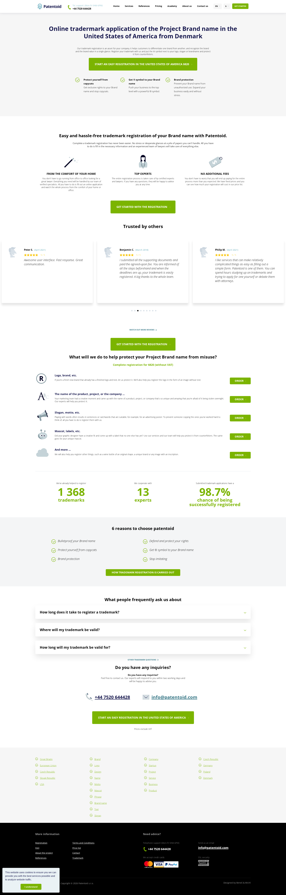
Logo (97, 765)
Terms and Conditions (83, 842)
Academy (172, 6)
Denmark (208, 777)
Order (239, 380)
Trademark (77, 858)
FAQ (37, 848)
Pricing (158, 6)
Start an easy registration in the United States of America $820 (142, 64)
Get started (240, 6)
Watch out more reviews (141, 330)
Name (97, 777)
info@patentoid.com (174, 697)
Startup (152, 765)
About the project (44, 852)
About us (187, 6)
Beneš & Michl (243, 882)
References (144, 6)
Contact (76, 852)
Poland (206, 771)
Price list (76, 848)
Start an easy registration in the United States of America (142, 717)
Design (97, 771)
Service (152, 777)
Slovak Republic (47, 777)
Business (153, 784)
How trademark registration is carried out (143, 572)
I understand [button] (31, 887)
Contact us (202, 6)
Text (96, 809)
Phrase (97, 796)
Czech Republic (47, 771)
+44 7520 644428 (82, 8)
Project (152, 771)
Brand (97, 759)
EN (216, 6)
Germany (208, 765)
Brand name (100, 803)
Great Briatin (46, 759)
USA (42, 784)
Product (153, 790)
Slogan (97, 815)
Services (129, 6)
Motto (97, 784)
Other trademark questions (142, 660)
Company (153, 759)
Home (116, 6)
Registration (41, 842)
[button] (32, 879)
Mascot (98, 790)
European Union (48, 765)
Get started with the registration (141, 207)
